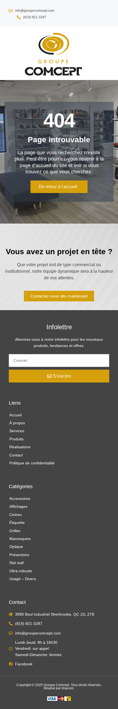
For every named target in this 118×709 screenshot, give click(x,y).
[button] (9, 53)
